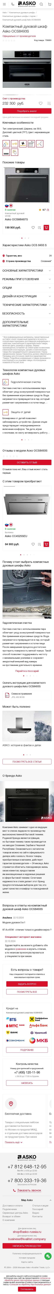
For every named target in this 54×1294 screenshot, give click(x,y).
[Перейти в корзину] (49, 4)
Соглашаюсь (27, 1289)
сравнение (20, 949)
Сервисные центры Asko (15, 1213)
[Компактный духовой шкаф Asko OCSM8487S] (27, 185)
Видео (35, 1213)
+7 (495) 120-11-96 (27, 1072)
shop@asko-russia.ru (27, 1231)
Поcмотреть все (27, 992)
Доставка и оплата (12, 1205)
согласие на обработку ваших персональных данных (27, 1279)
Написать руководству (27, 1246)
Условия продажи (27, 1258)
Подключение (10, 1209)
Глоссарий (37, 1209)
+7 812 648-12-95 (27, 1166)
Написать (27, 1083)
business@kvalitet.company (27, 1239)
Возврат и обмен (11, 1216)
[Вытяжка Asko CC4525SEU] (27, 504)
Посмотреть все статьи (27, 762)
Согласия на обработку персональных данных (30, 1284)
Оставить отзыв (27, 462)
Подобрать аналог (27, 111)
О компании (9, 1220)
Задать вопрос (27, 984)
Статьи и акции (40, 1205)
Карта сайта (27, 1262)
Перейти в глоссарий (27, 671)
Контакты (37, 1216)
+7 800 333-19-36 (27, 1180)
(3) (48, 210)
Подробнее (27, 1050)
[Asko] (27, 4)
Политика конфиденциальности (27, 1253)
